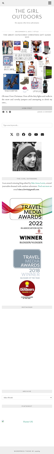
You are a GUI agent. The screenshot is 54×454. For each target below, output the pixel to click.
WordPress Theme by (27, 451)
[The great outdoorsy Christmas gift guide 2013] (27, 93)
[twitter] (11, 134)
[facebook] (23, 134)
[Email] (42, 134)
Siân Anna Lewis (38, 183)
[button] (51, 3)
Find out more (44, 186)
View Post (27, 108)
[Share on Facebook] (3, 112)
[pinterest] (29, 134)
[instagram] (17, 134)
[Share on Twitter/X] (6, 112)
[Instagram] (14, 322)
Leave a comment (44, 112)
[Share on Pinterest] (10, 112)
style (36, 31)
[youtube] (36, 134)
